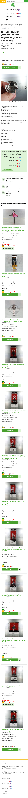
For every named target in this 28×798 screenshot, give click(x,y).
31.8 (2, 143)
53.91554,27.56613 (6, 778)
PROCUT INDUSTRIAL (14, 234)
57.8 (2, 135)
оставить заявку (8, 248)
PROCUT (2, 129)
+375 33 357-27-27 (13, 166)
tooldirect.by (4, 793)
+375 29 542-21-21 (11, 13)
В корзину (10, 294)
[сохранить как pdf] (26, 52)
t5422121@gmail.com (6, 791)
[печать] (23, 52)
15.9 (2, 140)
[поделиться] (19, 52)
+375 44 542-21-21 (11, 10)
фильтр (4, 52)
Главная (2, 24)
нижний (2, 137)
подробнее (4, 242)
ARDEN (11, 280)
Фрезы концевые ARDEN (10, 24)
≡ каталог (3, 1)
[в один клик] (19, 67)
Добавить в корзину (10, 67)
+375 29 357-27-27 (11, 16)
